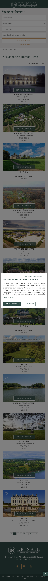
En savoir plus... (8, 297)
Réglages (29, 304)
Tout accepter (12, 304)
